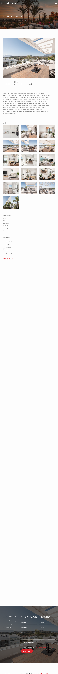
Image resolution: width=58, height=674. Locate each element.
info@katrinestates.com (9, 631)
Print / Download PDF (8, 258)
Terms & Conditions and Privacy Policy (43, 647)
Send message (27, 651)
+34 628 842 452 (7, 627)
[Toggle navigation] (56, 3)
